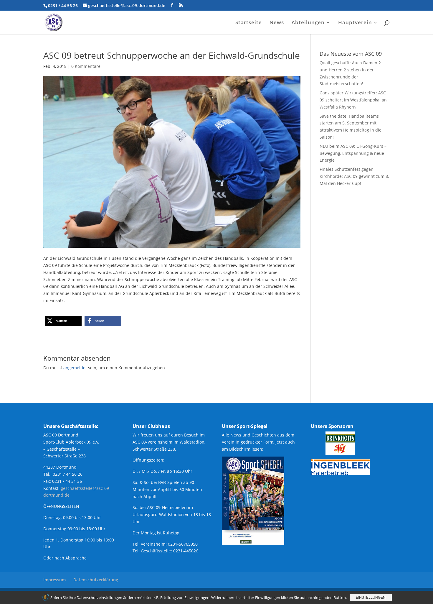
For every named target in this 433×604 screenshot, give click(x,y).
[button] (63, 321)
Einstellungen (371, 597)
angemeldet (75, 367)
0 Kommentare (85, 66)
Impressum (54, 579)
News (277, 23)
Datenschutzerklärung (95, 579)
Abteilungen (308, 23)
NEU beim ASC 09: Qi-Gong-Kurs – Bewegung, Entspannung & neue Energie (353, 153)
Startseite (248, 23)
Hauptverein (355, 23)
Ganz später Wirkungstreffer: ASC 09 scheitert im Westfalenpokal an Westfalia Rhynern (353, 100)
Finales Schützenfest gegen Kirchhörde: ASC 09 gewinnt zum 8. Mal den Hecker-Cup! (354, 176)
